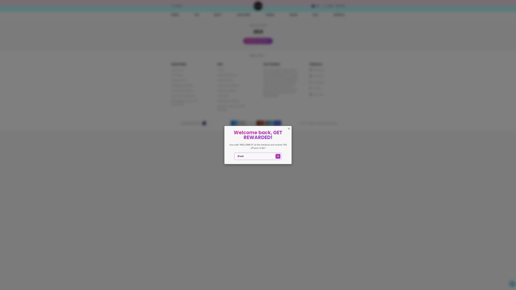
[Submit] (277, 156)
